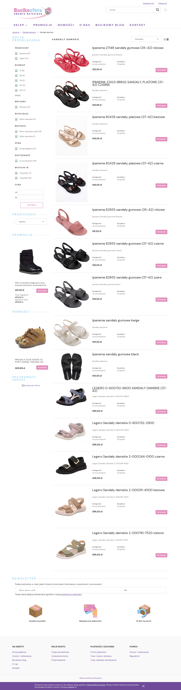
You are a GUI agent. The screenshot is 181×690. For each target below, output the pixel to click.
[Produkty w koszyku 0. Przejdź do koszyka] (166, 9)
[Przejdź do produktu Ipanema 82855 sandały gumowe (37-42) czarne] (71, 256)
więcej (17, 95)
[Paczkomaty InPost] (31, 385)
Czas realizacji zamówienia (103, 660)
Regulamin (135, 656)
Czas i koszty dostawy (101, 656)
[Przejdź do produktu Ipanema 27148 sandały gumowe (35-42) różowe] (71, 60)
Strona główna (19, 652)
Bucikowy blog (19, 660)
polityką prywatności (71, 594)
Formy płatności (98, 652)
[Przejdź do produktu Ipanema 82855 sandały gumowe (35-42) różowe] (71, 222)
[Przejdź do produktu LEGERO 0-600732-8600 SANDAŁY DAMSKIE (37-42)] (71, 398)
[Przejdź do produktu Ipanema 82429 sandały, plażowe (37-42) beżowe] (71, 136)
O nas (15, 664)
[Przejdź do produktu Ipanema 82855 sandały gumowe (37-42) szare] (71, 294)
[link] (22, 53)
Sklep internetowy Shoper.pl (90, 678)
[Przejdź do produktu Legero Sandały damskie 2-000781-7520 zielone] (71, 550)
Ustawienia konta (59, 656)
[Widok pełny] (167, 39)
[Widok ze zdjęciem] (165, 39)
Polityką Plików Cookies (96, 685)
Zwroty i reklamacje (21, 656)
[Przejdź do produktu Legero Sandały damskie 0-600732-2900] (71, 432)
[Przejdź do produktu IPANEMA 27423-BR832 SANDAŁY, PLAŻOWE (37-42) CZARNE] (71, 94)
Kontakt (16, 668)
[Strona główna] (32, 12)
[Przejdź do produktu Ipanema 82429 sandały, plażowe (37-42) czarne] (71, 182)
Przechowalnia (58, 660)
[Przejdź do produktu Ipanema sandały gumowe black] (71, 366)
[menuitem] (23, 25)
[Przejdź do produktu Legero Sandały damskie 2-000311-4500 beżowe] (71, 507)
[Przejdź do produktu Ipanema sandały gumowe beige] (71, 333)
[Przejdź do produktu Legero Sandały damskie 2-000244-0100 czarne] (71, 466)
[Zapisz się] (125, 590)
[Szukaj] (157, 10)
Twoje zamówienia (60, 652)
